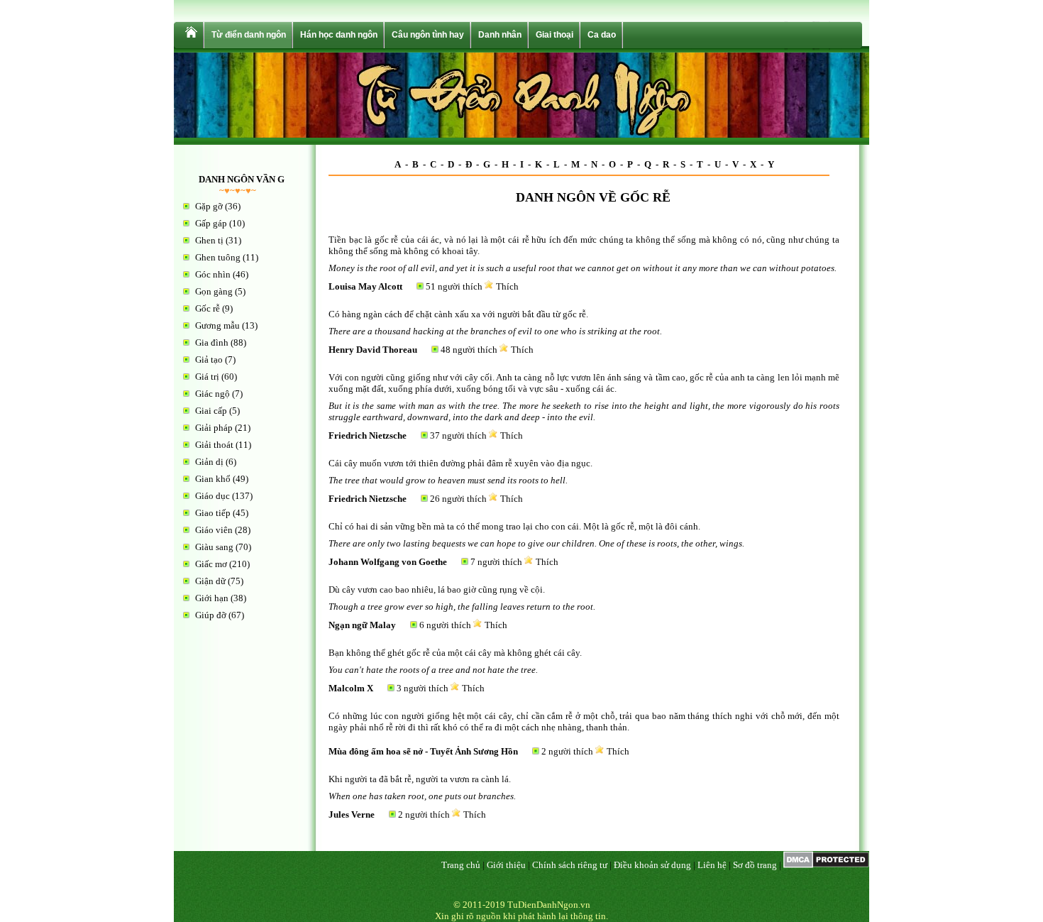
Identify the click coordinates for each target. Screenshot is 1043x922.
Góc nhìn (213, 274)
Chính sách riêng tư (569, 865)
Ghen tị (209, 240)
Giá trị (207, 376)
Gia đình (211, 342)
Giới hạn (211, 598)
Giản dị (209, 461)
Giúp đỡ (210, 615)
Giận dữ (210, 581)
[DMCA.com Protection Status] (826, 865)
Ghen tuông (218, 257)
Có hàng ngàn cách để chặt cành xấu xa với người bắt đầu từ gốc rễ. (458, 314)
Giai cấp (211, 410)
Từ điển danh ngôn (248, 35)
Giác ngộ (212, 393)
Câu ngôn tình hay (428, 35)
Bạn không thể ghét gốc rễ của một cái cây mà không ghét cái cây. (455, 652)
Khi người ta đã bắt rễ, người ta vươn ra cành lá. (420, 779)
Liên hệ (712, 865)
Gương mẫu (217, 325)
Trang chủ (460, 865)
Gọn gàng (214, 291)
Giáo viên (214, 530)
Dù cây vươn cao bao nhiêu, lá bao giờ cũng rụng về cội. (437, 589)
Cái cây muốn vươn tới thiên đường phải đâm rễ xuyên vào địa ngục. (460, 463)
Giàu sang (214, 547)
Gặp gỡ (209, 206)
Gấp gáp (211, 223)
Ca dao (601, 35)
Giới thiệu (506, 865)
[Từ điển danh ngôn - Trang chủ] (190, 35)
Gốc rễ (207, 308)
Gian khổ (213, 478)
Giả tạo (209, 359)
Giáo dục (212, 495)
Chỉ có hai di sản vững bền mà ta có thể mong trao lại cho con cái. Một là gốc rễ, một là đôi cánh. (514, 526)
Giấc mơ (211, 564)
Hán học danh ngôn (338, 35)
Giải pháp (214, 427)
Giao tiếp (213, 512)
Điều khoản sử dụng (652, 865)
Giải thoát (214, 444)
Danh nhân (500, 35)
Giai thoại (554, 35)
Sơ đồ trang (755, 865)
